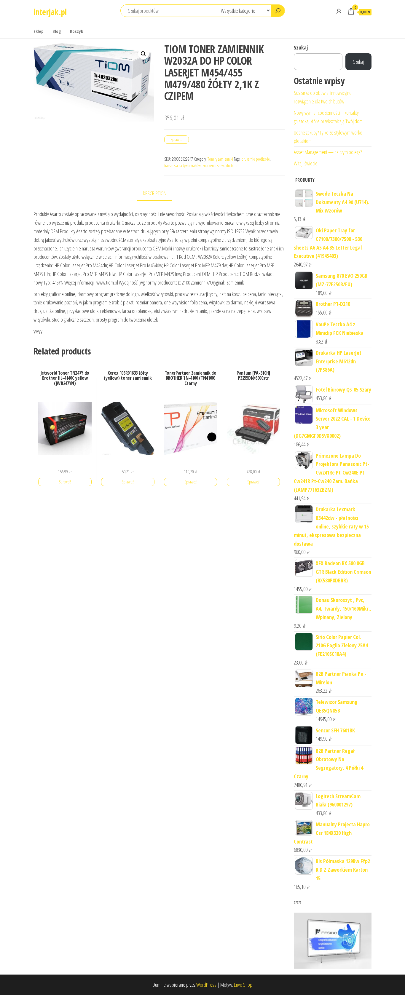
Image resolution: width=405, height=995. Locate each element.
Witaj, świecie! (306, 163)
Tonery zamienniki (220, 159)
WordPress (206, 984)
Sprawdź (176, 139)
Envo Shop (243, 984)
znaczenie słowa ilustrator (221, 165)
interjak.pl (50, 11)
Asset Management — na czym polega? (328, 152)
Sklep (39, 31)
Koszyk (76, 31)
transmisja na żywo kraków (182, 165)
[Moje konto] (339, 11)
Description (154, 193)
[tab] (159, 193)
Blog (56, 31)
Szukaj (301, 47)
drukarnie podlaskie (255, 159)
